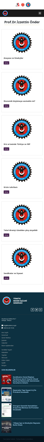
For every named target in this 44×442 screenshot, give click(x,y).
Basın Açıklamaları (8, 346)
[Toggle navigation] (40, 13)
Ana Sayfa (5, 332)
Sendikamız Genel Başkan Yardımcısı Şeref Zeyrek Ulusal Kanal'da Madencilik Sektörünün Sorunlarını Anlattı (26, 380)
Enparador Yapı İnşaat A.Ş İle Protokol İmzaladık (24, 391)
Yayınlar (4, 355)
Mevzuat (4, 358)
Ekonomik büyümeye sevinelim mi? (19, 101)
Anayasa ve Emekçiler (13, 58)
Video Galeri (6, 360)
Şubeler (4, 340)
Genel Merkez (6, 338)
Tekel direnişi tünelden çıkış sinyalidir (21, 230)
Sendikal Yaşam (7, 350)
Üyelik (3, 363)
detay (6, 63)
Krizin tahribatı (10, 187)
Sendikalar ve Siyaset (13, 273)
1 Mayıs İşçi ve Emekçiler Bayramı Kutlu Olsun (26, 424)
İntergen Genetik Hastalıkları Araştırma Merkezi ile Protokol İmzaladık (25, 408)
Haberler (4, 343)
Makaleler (5, 352)
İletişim (4, 365)
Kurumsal (5, 335)
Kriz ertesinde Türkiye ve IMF (17, 144)
